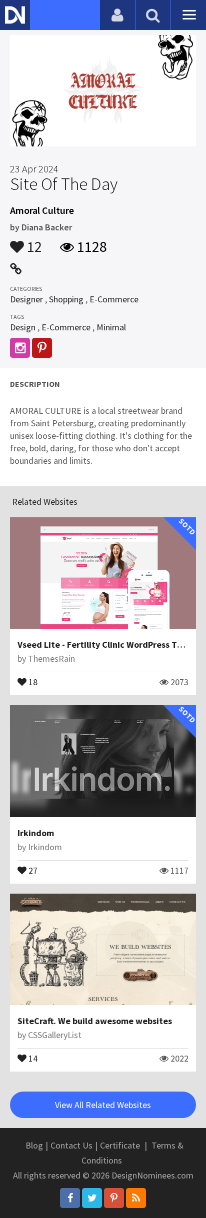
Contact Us (71, 1145)
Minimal (111, 327)
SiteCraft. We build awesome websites (95, 1021)
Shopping (66, 299)
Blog (34, 1145)
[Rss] (136, 1198)
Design (23, 327)
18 (32, 681)
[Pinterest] (114, 1198)
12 (33, 242)
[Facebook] (70, 1198)
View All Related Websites (103, 1105)
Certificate (120, 1145)
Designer (26, 299)
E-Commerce (114, 299)
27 (32, 870)
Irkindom (36, 833)
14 (32, 1058)
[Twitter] (92, 1198)
